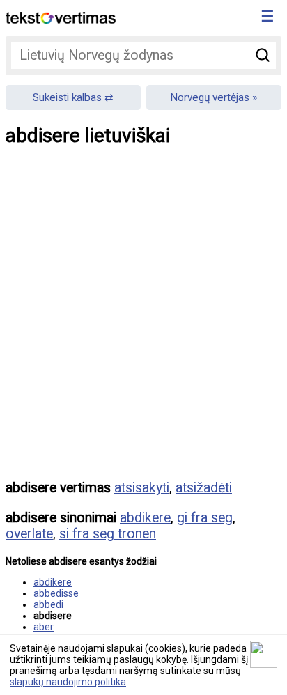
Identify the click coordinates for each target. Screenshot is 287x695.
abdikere (145, 518)
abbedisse (56, 593)
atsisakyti (141, 488)
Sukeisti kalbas (67, 97)
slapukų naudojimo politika (68, 681)
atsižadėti (204, 488)
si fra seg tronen (107, 534)
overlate (29, 534)
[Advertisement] (143, 323)
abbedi (48, 604)
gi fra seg (205, 518)
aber (43, 626)
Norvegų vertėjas (209, 97)
